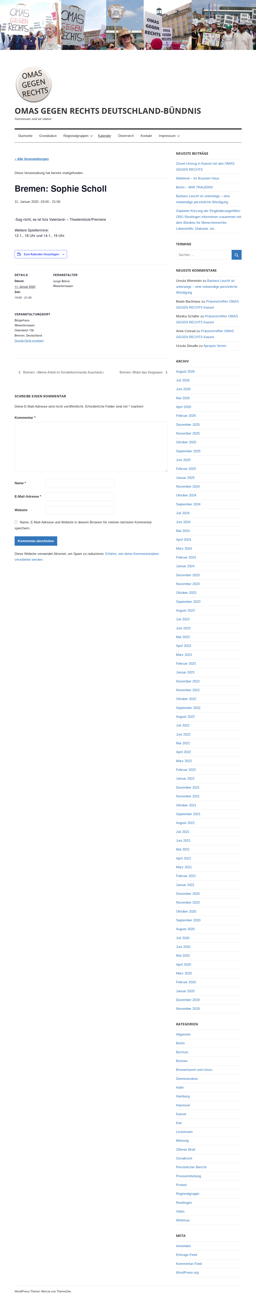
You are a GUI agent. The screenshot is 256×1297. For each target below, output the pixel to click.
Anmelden (183, 1246)
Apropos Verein (214, 346)
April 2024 (183, 540)
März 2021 (184, 867)
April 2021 (183, 858)
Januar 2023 (185, 672)
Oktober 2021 (186, 805)
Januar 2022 (185, 778)
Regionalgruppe (187, 1194)
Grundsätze (48, 136)
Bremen (182, 1061)
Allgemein (183, 1034)
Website (21, 510)
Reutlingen (184, 1203)
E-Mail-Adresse (28, 496)
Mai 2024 (183, 531)
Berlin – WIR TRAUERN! (194, 187)
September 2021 (188, 814)
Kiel (179, 1123)
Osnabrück (184, 1158)
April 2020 (183, 964)
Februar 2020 (186, 982)
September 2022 (188, 708)
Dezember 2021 (188, 787)
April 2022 (183, 752)
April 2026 (183, 407)
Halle (180, 1087)
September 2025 (188, 451)
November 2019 (188, 1009)
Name (20, 483)
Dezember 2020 (188, 894)
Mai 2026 (183, 398)
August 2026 (185, 371)
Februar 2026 (186, 416)
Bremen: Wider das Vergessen (142, 372)
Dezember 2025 (188, 425)
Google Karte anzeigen (29, 341)
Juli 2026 (182, 380)
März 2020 (184, 973)
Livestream (184, 1132)
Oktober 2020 (186, 911)
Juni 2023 (183, 628)
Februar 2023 (186, 663)
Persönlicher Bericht (191, 1167)
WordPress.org (187, 1272)
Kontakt (146, 136)
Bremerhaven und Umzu (194, 1070)
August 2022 (185, 717)
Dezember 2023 (188, 575)
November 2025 (188, 433)
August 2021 (185, 823)
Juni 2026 (183, 389)
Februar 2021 (186, 876)
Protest (181, 1185)
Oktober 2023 (186, 593)
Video (180, 1211)
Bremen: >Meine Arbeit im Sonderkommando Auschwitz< (63, 372)
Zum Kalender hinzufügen (41, 254)
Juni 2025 (183, 460)
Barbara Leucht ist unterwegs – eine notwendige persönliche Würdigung (206, 287)
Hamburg (183, 1096)
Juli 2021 (182, 832)
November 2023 (188, 584)
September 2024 (188, 504)
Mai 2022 (183, 743)
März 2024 (184, 548)
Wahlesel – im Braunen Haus (197, 178)
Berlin (180, 1043)
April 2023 (183, 646)
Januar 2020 (185, 991)
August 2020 (185, 929)
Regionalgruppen (75, 136)
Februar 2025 (186, 469)
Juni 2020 (183, 947)
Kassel (181, 1114)
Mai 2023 (183, 637)
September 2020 (188, 920)
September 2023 (188, 602)
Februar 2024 (186, 557)
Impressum (167, 136)
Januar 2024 (185, 566)
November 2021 (188, 796)
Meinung (182, 1141)
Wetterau (183, 1220)
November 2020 (188, 902)
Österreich (126, 136)
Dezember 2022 (188, 681)
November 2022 (188, 690)
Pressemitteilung (188, 1176)
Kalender (104, 136)
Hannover (183, 1105)
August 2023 (185, 610)
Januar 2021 (185, 885)
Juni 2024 (183, 522)
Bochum (182, 1052)
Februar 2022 (186, 770)
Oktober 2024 (186, 495)
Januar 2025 (185, 478)
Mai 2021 (183, 849)
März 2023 (184, 655)
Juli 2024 (182, 513)
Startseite (25, 136)
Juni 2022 (183, 734)
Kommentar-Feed (189, 1264)
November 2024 (188, 486)
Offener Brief (185, 1149)
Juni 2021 (183, 841)
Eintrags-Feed (186, 1255)
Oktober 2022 (186, 699)
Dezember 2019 (188, 1000)
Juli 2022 (182, 725)
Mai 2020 (183, 955)
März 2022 (184, 761)
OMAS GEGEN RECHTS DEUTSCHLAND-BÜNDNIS (108, 110)
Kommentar (25, 418)
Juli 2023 (182, 619)
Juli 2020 (182, 938)
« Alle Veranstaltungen (32, 158)
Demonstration (187, 1079)
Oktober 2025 (186, 442)
